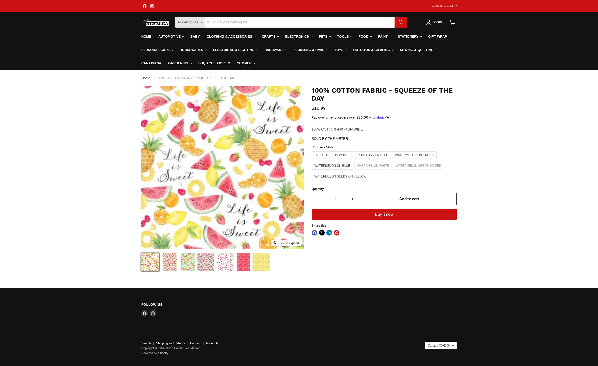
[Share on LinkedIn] (329, 233)
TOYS (339, 50)
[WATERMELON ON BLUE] (333, 171)
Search (146, 343)
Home (146, 36)
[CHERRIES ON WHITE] (373, 171)
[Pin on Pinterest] (336, 233)
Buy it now (384, 214)
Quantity (318, 189)
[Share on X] (322, 233)
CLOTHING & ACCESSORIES (230, 36)
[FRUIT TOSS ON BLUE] (372, 160)
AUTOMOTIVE (170, 36)
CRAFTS (269, 36)
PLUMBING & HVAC (309, 50)
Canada (442, 5)
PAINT (383, 36)
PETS (323, 36)
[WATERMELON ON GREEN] (415, 160)
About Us (212, 343)
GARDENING (178, 63)
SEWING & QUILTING (417, 50)
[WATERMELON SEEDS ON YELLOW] (341, 181)
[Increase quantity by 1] (353, 199)
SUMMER (245, 63)
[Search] (401, 22)
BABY (195, 36)
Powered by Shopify (154, 353)
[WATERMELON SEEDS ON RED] (419, 171)
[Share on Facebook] (314, 233)
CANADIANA (151, 63)
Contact (195, 343)
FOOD (364, 36)
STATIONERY (409, 36)
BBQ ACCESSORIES (214, 63)
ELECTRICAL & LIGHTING (234, 50)
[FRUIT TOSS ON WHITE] (332, 160)
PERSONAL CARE (156, 50)
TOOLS (343, 36)
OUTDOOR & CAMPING (372, 50)
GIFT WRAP (437, 36)
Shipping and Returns (170, 343)
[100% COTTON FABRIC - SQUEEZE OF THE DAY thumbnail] (150, 262)
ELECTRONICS (297, 36)
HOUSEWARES (192, 50)
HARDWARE (274, 50)
